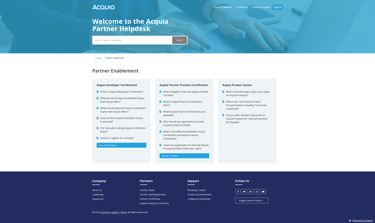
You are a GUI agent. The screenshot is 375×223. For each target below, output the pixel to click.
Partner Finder (147, 190)
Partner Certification (150, 198)
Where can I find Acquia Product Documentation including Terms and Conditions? (246, 105)
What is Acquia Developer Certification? (121, 91)
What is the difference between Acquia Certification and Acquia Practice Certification (184, 135)
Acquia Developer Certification (117, 85)
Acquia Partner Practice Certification (184, 85)
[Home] (103, 8)
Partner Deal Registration (153, 194)
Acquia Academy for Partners (154, 203)
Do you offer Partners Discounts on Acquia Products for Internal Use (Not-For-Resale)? (247, 119)
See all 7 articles (170, 155)
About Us (97, 190)
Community (241, 7)
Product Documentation (200, 194)
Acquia (98, 58)
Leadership (98, 194)
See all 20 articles (107, 145)
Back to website (223, 7)
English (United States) (250, 200)
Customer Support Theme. (114, 212)
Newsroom (98, 198)
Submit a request (261, 7)
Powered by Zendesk (362, 220)
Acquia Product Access (237, 85)
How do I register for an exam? (117, 138)
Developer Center (197, 190)
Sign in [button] (277, 7)
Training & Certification (199, 198)
